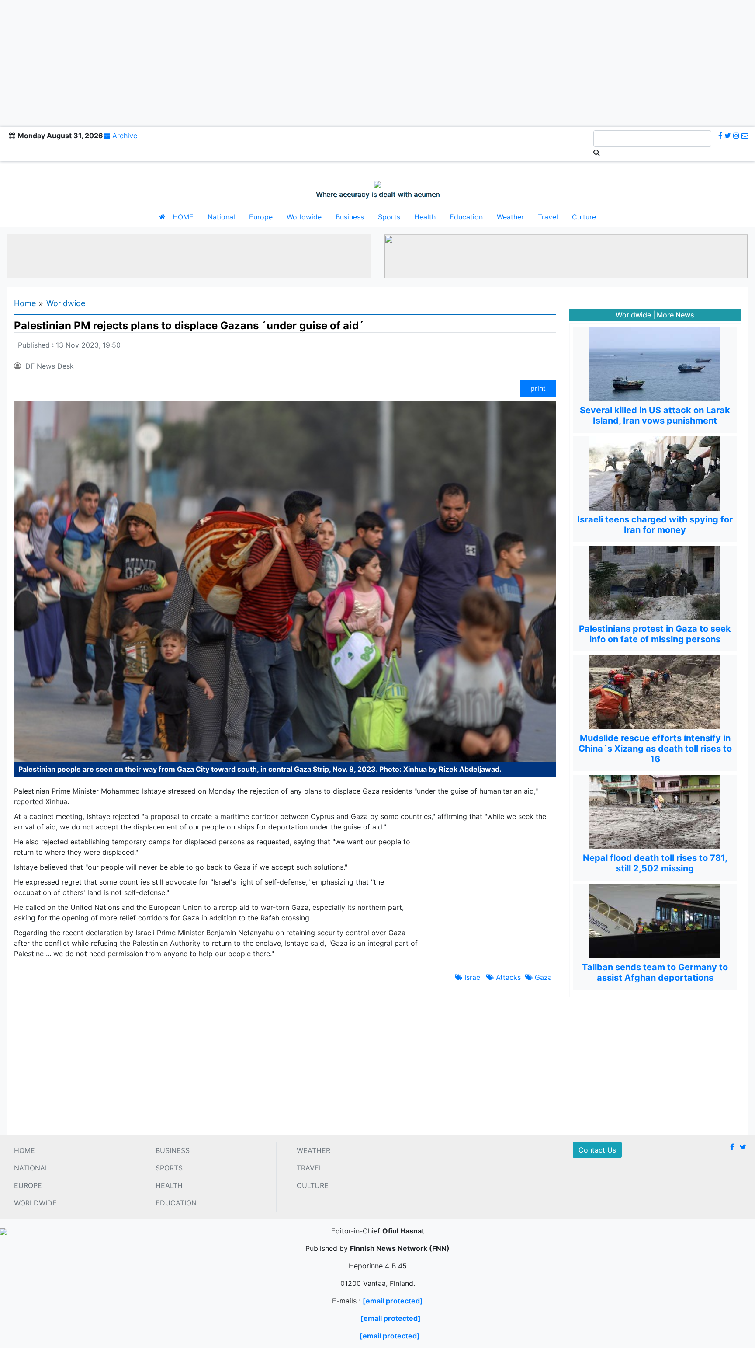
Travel (548, 216)
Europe (261, 216)
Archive (124, 135)
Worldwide (304, 216)
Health (425, 216)
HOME (183, 216)
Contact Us (597, 1150)
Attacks (507, 977)
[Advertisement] (377, 61)
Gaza (542, 977)
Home (25, 303)
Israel (472, 977)
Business (350, 216)
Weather (510, 216)
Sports (389, 216)
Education (466, 216)
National (221, 216)
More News (675, 314)
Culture (584, 216)
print (538, 388)
